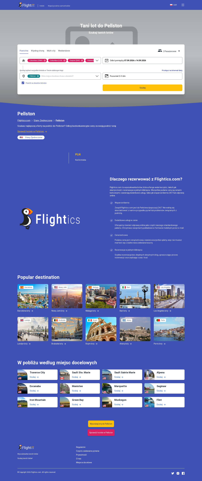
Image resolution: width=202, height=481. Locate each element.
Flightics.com (23, 120)
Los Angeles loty (161, 311)
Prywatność (81, 455)
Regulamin (80, 447)
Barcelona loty (23, 311)
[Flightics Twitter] (172, 473)
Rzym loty (90, 344)
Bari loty (123, 311)
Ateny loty (124, 344)
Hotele (42, 6)
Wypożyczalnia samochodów (59, 6)
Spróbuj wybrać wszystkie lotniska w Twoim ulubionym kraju (41, 70)
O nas (78, 459)
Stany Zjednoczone (43, 120)
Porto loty (158, 344)
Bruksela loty (57, 344)
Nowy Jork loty (58, 311)
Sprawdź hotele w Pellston (30, 131)
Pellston (60, 120)
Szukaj (33, 377)
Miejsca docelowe (84, 462)
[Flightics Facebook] (183, 473)
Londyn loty (22, 344)
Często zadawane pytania (87, 451)
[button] (183, 5)
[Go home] (26, 447)
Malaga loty (91, 311)
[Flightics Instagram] (178, 473)
